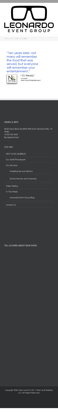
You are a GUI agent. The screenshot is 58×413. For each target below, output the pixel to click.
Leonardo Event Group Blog (22, 197)
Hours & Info (11, 122)
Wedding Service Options (21, 171)
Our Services (11, 165)
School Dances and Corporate (23, 178)
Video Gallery (12, 186)
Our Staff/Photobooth (16, 159)
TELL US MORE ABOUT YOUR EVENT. (20, 245)
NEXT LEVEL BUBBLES (16, 154)
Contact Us (11, 205)
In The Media (12, 191)
